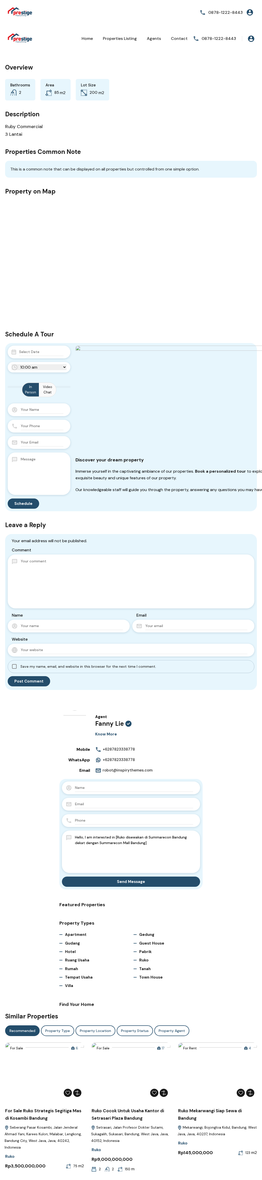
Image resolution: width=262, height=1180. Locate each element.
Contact (179, 38)
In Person (30, 389)
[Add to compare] (77, 1093)
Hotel (70, 951)
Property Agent (172, 1030)
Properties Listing (120, 38)
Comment (21, 550)
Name (17, 615)
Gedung (146, 934)
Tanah (145, 968)
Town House (151, 977)
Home (87, 38)
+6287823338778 (119, 749)
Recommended (22, 1030)
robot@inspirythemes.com (127, 770)
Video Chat (47, 389)
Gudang (72, 943)
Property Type (57, 1030)
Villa (69, 985)
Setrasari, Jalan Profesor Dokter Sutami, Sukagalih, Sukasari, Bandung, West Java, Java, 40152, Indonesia (130, 1134)
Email (141, 615)
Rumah (71, 968)
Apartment (75, 934)
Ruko (144, 960)
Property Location (95, 1030)
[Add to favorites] (68, 1093)
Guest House (151, 943)
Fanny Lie (109, 724)
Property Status (135, 1030)
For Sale (16, 1048)
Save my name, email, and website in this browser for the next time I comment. (88, 666)
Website (20, 639)
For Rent (190, 1048)
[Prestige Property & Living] (20, 12)
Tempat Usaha (79, 977)
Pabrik (145, 951)
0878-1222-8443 (225, 12)
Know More (106, 734)
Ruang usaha (77, 960)
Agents (154, 38)
